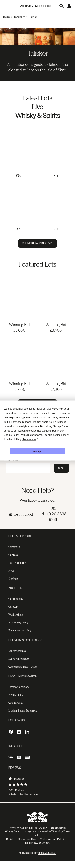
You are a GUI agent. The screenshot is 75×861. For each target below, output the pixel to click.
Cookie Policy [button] (11, 435)
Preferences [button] (29, 439)
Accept (37, 451)
